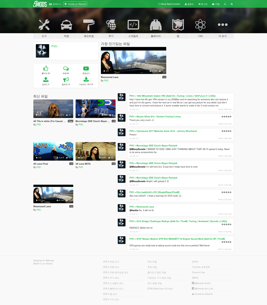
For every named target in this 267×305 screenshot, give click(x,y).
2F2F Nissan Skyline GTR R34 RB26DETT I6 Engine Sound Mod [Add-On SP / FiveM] (180, 238)
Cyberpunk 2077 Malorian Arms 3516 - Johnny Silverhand (166, 131)
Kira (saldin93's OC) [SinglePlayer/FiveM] (158, 192)
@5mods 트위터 (202, 283)
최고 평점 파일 (155, 283)
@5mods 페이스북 (203, 288)
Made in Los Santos (43, 263)
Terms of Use (198, 272)
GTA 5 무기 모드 (111, 277)
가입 (217, 3)
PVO (54, 46)
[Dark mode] (225, 4)
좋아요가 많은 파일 (157, 272)
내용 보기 (135, 109)
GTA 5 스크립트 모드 (113, 283)
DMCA (195, 277)
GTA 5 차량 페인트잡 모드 (115, 272)
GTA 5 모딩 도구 (111, 261)
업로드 (190, 3)
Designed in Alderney (43, 260)
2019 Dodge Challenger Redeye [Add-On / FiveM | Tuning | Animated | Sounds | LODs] (181, 221)
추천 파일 (152, 266)
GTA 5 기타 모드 (111, 299)
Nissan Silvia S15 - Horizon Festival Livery (158, 116)
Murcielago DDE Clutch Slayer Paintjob (156, 145)
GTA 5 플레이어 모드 (113, 288)
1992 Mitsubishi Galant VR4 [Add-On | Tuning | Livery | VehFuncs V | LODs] (176, 95)
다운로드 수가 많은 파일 (159, 277)
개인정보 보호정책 (201, 266)
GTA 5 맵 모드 (110, 293)
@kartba (133, 210)
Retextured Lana (145, 206)
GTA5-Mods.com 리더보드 (160, 288)
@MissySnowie (137, 149)
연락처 (195, 261)
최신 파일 (152, 261)
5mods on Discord (203, 293)
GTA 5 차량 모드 (111, 266)
